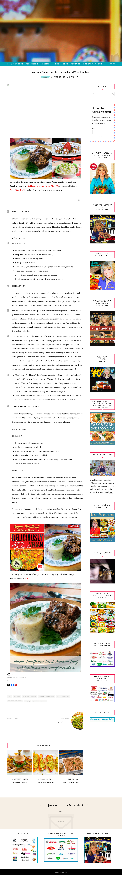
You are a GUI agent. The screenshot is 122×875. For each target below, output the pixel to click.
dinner (9, 696)
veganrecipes (43, 701)
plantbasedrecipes (50, 696)
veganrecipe (35, 701)
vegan (58, 696)
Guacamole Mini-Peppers (45, 782)
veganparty (27, 701)
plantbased (41, 696)
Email (93, 128)
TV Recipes (45, 77)
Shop (58, 64)
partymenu (33, 696)
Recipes (46, 64)
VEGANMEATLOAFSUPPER (15, 701)
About (98, 64)
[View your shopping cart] (111, 64)
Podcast (88, 64)
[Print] (79, 199)
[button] (82, 199)
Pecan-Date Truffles (18, 190)
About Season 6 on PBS (26, 720)
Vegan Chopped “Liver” (71, 782)
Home (21, 64)
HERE (27, 578)
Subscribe (102, 137)
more (111, 492)
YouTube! (76, 64)
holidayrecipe (26, 696)
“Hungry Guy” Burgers (19, 782)
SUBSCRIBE (61, 821)
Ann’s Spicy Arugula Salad (64, 721)
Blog (66, 64)
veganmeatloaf (65, 696)
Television (32, 64)
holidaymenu (17, 696)
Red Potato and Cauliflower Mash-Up (43, 186)
